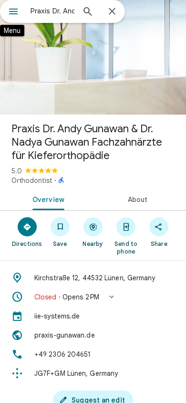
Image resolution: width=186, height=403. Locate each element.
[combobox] (52, 11)
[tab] (46, 198)
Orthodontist (31, 180)
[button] (93, 297)
